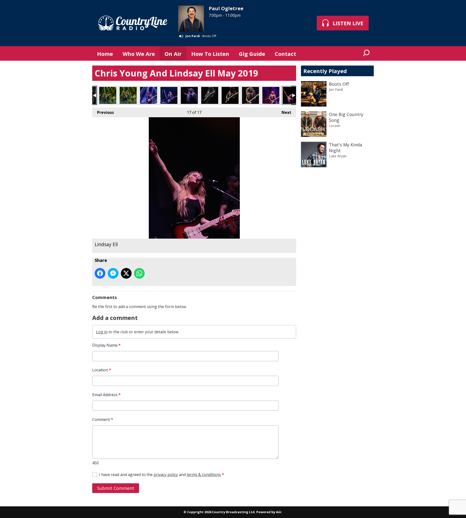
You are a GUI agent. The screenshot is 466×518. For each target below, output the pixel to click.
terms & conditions (204, 474)
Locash (334, 125)
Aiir (279, 512)
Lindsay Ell (107, 95)
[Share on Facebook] (100, 273)
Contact (285, 53)
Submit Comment (115, 488)
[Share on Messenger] (113, 273)
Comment (102, 419)
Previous (103, 112)
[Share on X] (126, 273)
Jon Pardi (192, 36)
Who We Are (139, 53)
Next (284, 112)
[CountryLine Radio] (132, 23)
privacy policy (166, 474)
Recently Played (325, 71)
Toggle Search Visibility (366, 53)
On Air (173, 53)
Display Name (106, 345)
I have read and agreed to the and (161, 474)
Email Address (106, 394)
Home (105, 53)
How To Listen (210, 53)
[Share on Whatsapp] (139, 273)
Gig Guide (252, 53)
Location (101, 370)
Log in (102, 331)
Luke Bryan (338, 156)
